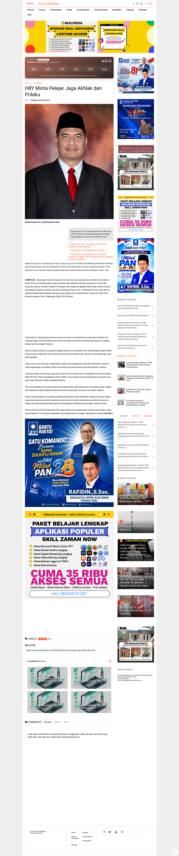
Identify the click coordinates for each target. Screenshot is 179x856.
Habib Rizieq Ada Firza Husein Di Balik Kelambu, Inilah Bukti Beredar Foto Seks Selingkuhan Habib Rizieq (133, 551)
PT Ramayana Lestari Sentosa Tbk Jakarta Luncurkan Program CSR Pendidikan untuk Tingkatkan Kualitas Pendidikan (90, 256)
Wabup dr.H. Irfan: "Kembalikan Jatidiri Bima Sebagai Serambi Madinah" (87, 245)
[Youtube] (141, 3)
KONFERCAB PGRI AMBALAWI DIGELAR (87, 250)
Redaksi (85, 832)
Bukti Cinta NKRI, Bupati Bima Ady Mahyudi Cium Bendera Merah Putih (133, 498)
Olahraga (130, 10)
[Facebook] (133, 3)
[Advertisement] (43, 243)
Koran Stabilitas (48, 3)
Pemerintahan (56, 10)
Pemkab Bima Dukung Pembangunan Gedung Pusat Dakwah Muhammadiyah (137, 403)
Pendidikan (116, 10)
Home (31, 10)
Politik (69, 10)
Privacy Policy (87, 837)
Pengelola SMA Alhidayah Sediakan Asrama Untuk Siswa (89, 706)
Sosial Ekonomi (83, 10)
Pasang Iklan (87, 841)
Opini (29, 15)
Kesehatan (143, 10)
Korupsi (42, 10)
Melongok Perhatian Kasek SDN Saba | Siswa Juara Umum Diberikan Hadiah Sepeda (47, 681)
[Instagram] (122, 832)
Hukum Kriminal (100, 10)
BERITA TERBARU (128, 356)
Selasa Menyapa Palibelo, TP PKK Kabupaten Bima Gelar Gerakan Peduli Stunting (139, 365)
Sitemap (74, 845)
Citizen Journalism (75, 837)
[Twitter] (137, 3)
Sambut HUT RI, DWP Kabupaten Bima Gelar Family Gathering (135, 610)
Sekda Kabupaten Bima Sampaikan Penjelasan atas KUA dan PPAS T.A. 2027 (140, 378)
